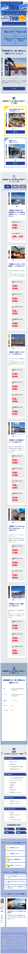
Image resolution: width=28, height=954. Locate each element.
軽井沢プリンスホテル (14, 803)
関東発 (7, 186)
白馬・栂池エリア (9, 774)
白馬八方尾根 (13, 782)
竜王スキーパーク (13, 761)
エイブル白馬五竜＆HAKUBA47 (16, 777)
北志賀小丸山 (13, 764)
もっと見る (14, 88)
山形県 (6, 832)
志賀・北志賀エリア (9, 758)
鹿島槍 (11, 787)
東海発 (23, 186)
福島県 (18, 832)
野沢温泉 (12, 817)
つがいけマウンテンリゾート (16, 780)
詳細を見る (15, 132)
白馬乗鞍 (12, 784)
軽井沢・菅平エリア (9, 797)
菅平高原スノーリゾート (15, 801)
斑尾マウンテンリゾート (15, 814)
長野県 (6, 828)
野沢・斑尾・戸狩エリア (10, 808)
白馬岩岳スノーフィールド (15, 792)
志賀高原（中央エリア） (15, 769)
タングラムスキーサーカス (15, 819)
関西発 (15, 186)
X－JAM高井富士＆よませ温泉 (16, 766)
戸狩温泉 (12, 812)
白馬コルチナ (13, 789)
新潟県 (18, 828)
